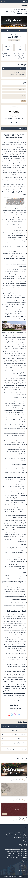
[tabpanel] (14, 21)
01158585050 (12, 30)
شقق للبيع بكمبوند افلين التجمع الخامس (16, 851)
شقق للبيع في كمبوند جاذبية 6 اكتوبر (17, 855)
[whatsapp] (5, 876)
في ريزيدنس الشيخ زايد (22, 798)
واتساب (13, 710)
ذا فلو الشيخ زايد (23, 778)
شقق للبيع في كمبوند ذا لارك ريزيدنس (17, 853)
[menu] (2, 5)
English (23, 1)
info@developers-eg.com (20, 868)
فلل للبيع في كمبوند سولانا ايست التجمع (16, 857)
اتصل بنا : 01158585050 (14, 708)
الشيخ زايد (4, 774)
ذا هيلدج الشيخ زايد (22, 818)
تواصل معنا (19, 877)
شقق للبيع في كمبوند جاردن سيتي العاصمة (15, 849)
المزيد (14, 122)
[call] (8, 876)
